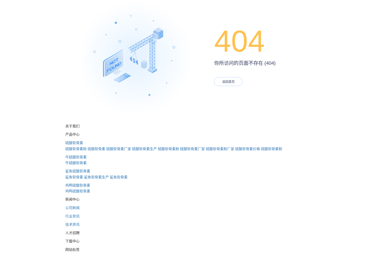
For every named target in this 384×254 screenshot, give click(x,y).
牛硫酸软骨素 (76, 157)
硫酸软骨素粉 (76, 149)
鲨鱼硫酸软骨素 (77, 171)
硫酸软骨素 (74, 143)
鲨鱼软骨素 (74, 177)
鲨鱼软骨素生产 (96, 177)
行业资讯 (72, 216)
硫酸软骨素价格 (247, 149)
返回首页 (228, 81)
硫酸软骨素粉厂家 (220, 149)
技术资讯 (72, 224)
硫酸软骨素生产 (144, 149)
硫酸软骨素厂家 (118, 149)
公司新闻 (72, 208)
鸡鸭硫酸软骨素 (77, 185)
